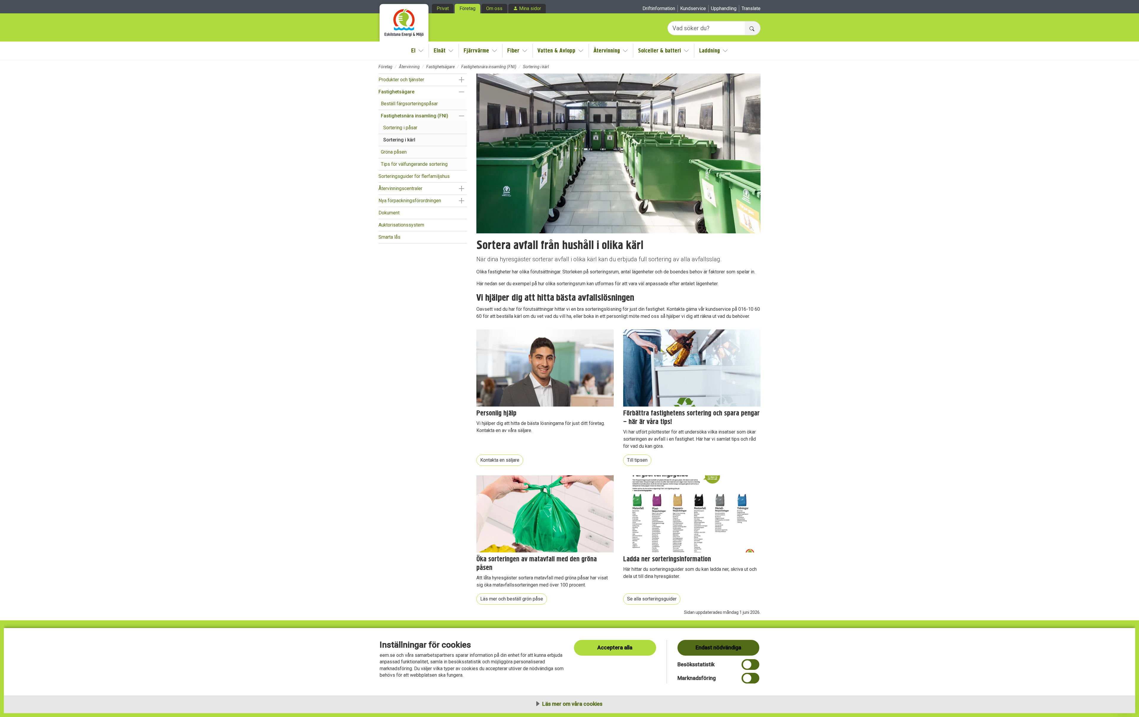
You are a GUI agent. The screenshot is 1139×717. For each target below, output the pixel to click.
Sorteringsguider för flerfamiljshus (414, 176)
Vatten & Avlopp (556, 50)
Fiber (513, 50)
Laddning (709, 50)
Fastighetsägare (440, 66)
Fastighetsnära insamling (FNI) (488, 66)
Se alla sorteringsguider (652, 599)
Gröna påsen (394, 152)
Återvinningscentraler (400, 188)
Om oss (494, 8)
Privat (443, 8)
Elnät (440, 50)
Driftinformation (658, 8)
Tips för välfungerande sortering (414, 164)
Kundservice (693, 8)
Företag (467, 8)
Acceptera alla (614, 647)
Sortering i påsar (400, 127)
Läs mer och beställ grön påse (511, 599)
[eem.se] (404, 21)
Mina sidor (530, 8)
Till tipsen (637, 460)
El (413, 50)
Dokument (389, 213)
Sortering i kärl (399, 140)
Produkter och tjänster (401, 79)
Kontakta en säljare (499, 460)
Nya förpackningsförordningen (409, 200)
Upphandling (723, 8)
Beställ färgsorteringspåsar (409, 103)
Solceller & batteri (659, 50)
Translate (751, 8)
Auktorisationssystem (401, 225)
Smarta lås (389, 237)
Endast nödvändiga (718, 647)
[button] (461, 80)
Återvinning (607, 50)
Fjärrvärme (476, 50)
